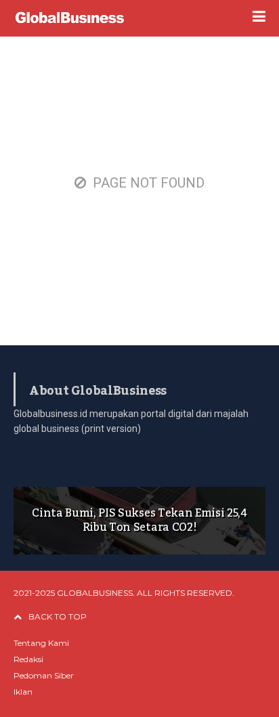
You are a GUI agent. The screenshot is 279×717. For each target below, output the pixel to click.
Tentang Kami (41, 643)
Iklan (23, 692)
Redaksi (28, 659)
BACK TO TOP (57, 616)
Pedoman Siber (44, 675)
